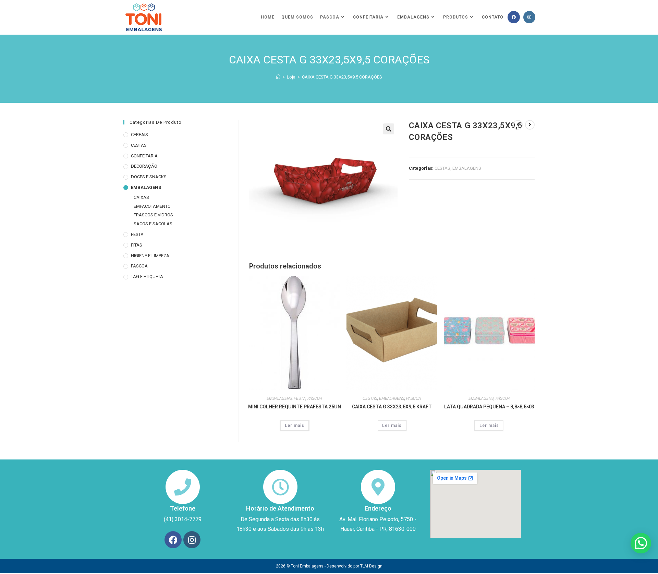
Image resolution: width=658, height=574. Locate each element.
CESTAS (442, 168)
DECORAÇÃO (144, 166)
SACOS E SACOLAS (153, 223)
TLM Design (371, 566)
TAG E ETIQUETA (147, 276)
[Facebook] (173, 539)
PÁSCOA (314, 398)
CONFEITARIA (144, 155)
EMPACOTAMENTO (152, 206)
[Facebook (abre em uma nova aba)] (514, 17)
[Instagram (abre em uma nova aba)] (529, 17)
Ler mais (294, 425)
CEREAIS (139, 134)
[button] (388, 128)
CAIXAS (141, 197)
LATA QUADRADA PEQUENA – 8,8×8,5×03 (489, 406)
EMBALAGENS (466, 168)
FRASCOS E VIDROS (153, 214)
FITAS (136, 245)
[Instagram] (191, 539)
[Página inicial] (278, 77)
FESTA (300, 398)
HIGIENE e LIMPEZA (150, 255)
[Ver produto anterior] (518, 125)
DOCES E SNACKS (149, 176)
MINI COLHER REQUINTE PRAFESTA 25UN (294, 406)
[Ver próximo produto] (530, 125)
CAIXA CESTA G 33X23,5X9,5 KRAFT (392, 406)
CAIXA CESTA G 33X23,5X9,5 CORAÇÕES (342, 77)
